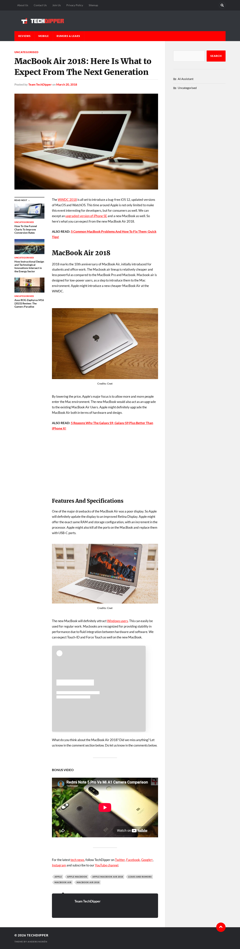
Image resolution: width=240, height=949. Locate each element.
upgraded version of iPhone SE (86, 216)
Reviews (24, 36)
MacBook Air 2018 (88, 882)
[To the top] (221, 927)
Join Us (56, 5)
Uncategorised (26, 52)
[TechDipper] (120, 21)
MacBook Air (63, 882)
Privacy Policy (74, 5)
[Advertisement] (105, 462)
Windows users (117, 621)
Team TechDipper (40, 84)
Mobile (43, 36)
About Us (22, 5)
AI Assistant (186, 79)
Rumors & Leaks (68, 36)
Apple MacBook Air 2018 (107, 876)
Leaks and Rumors (140, 876)
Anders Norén (37, 941)
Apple (58, 876)
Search (216, 55)
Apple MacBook (77, 876)
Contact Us (40, 5)
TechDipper (37, 935)
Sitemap (93, 5)
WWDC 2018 (67, 200)
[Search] (222, 5)
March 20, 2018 (66, 84)
